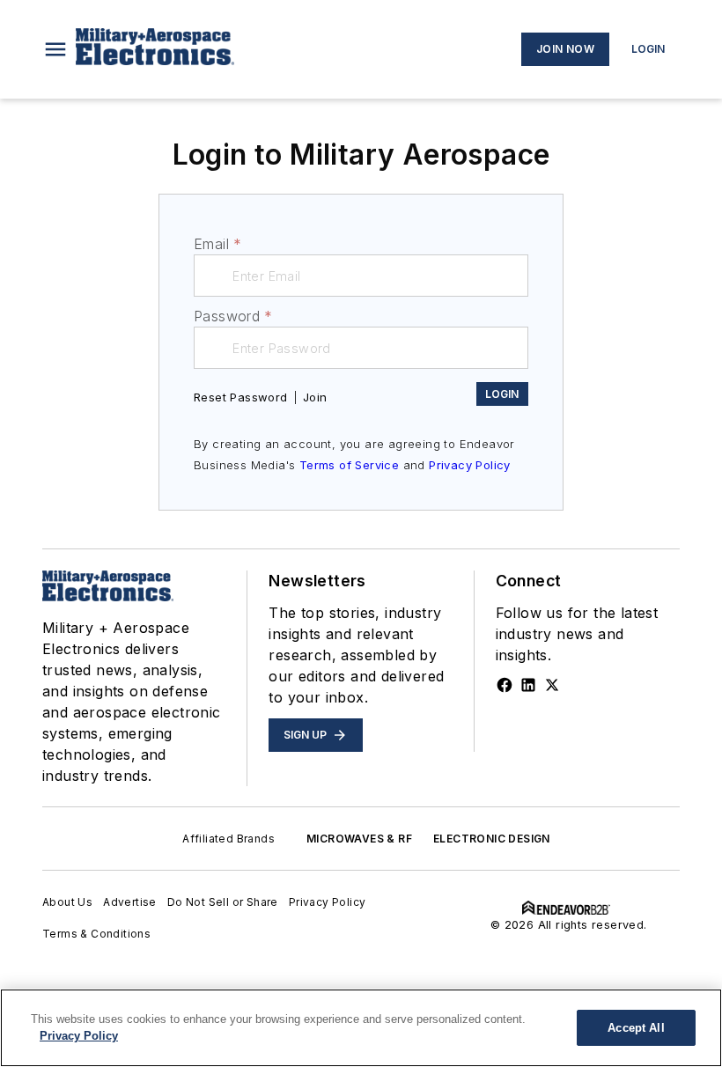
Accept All (636, 1027)
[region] (361, 1028)
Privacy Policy (470, 465)
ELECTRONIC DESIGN (491, 838)
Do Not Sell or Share (222, 902)
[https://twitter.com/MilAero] (552, 685)
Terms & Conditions (96, 933)
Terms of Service (349, 465)
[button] (55, 49)
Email (217, 244)
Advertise (130, 902)
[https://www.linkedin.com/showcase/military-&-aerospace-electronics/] (528, 685)
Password (233, 316)
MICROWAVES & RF (359, 838)
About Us (67, 902)
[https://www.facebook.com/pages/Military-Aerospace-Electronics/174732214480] (504, 685)
